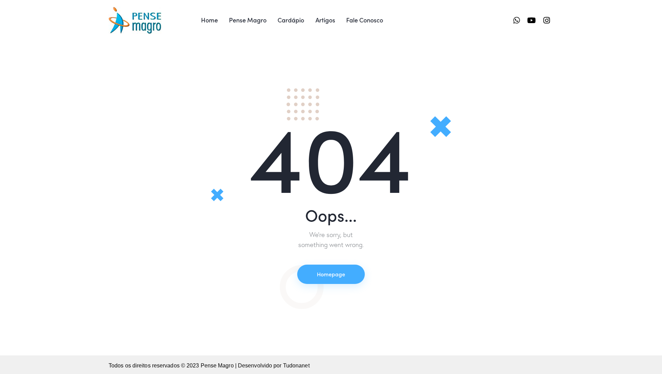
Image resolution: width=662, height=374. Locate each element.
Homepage (331, 274)
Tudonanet (296, 365)
